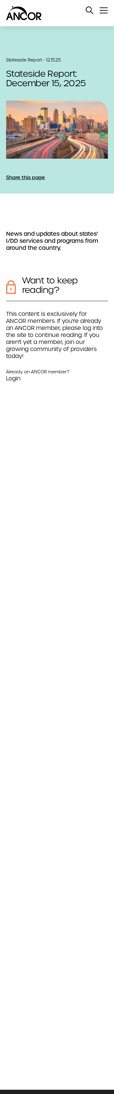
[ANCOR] (51, 13)
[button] (89, 10)
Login (13, 378)
